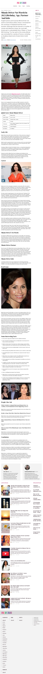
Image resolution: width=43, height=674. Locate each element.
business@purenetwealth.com (38, 621)
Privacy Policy (35, 622)
